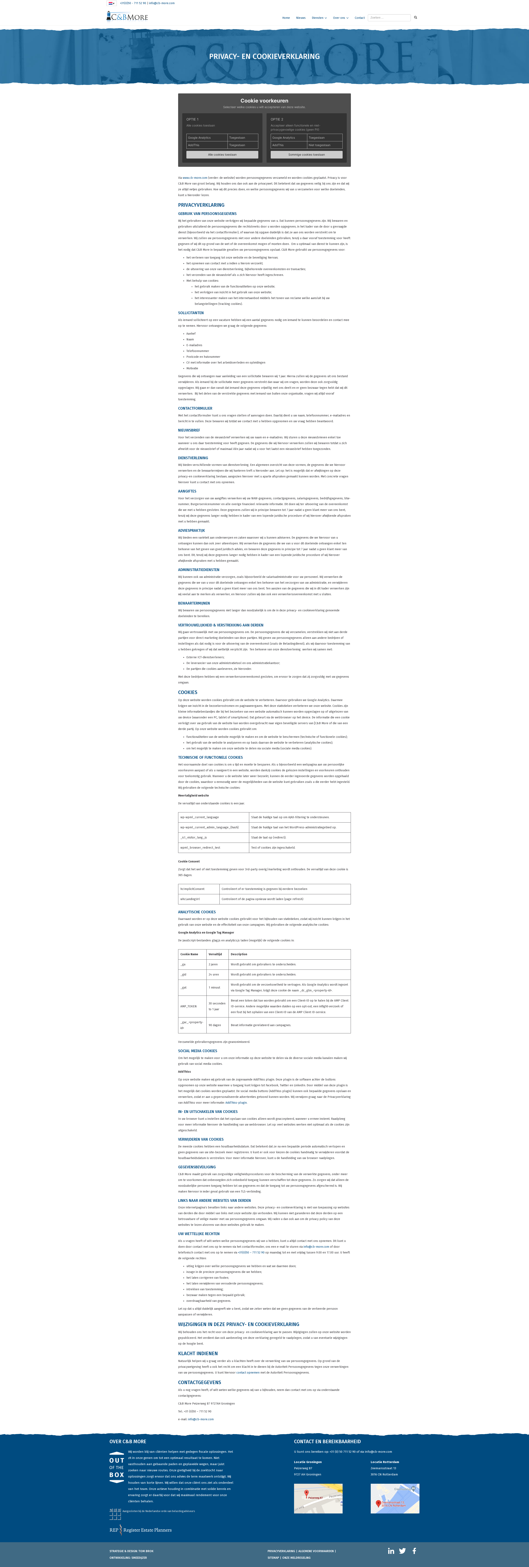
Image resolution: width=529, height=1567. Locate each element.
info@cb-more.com (162, 3)
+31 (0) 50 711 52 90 (343, 1452)
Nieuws (301, 18)
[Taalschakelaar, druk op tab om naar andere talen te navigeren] (111, 3)
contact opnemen (248, 1372)
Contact (360, 18)
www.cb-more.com (195, 178)
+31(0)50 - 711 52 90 (133, 3)
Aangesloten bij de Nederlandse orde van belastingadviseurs (159, 1511)
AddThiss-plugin (236, 1102)
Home (286, 18)
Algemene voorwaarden (316, 1551)
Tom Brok (146, 1551)
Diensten (317, 18)
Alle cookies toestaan (222, 154)
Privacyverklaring (281, 1551)
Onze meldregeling (296, 1558)
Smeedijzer (139, 1558)
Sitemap (273, 1558)
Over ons (339, 18)
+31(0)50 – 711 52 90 (251, 1252)
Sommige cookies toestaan (306, 154)
